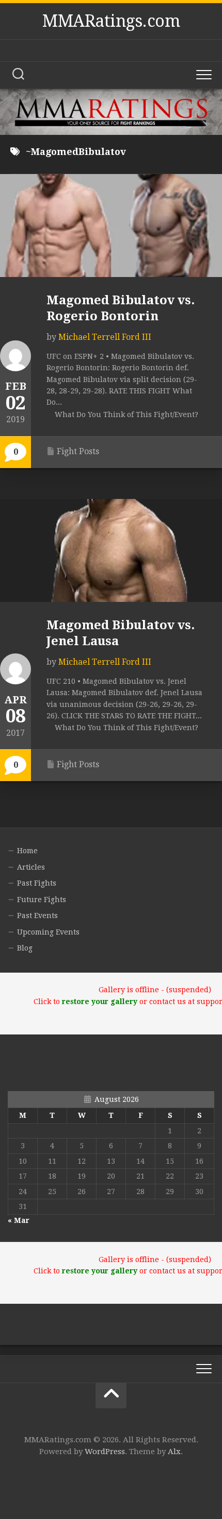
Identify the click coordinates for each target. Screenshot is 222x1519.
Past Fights (36, 883)
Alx (174, 1451)
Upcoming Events (48, 932)
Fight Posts (78, 451)
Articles (31, 867)
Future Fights (41, 899)
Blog (25, 948)
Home (27, 851)
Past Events (37, 915)
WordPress (105, 1451)
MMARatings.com (111, 21)
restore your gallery (99, 1001)
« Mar (18, 1220)
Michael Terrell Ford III (104, 337)
